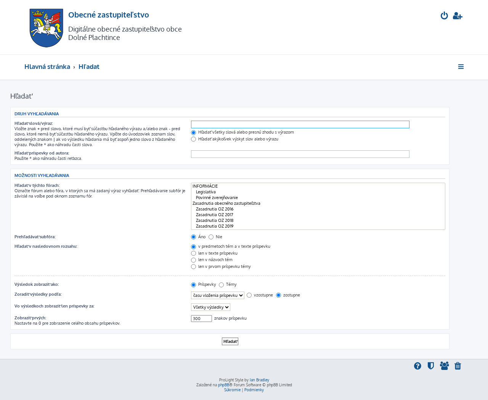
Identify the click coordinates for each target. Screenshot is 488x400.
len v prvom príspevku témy (223, 266)
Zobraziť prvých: (30, 317)
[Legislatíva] (318, 192)
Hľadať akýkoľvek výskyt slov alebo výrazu (237, 139)
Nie (218, 236)
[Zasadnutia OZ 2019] (318, 226)
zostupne (291, 295)
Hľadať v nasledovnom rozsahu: (45, 246)
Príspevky (206, 284)
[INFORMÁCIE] (318, 186)
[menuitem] (444, 16)
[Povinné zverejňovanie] (318, 198)
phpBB (223, 384)
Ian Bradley (259, 380)
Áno (201, 236)
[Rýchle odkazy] (462, 66)
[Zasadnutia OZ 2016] (318, 209)
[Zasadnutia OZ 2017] (318, 215)
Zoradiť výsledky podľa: (37, 294)
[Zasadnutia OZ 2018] (318, 220)
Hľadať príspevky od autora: (41, 153)
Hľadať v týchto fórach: (36, 185)
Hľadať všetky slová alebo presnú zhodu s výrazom (245, 132)
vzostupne (263, 295)
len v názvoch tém (215, 259)
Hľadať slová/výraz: (33, 123)
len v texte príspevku (217, 253)
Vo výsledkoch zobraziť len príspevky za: (54, 306)
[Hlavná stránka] (46, 27)
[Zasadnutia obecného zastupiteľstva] (318, 203)
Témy (230, 284)
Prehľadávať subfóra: (34, 236)
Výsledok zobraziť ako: (36, 284)
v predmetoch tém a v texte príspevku (233, 246)
